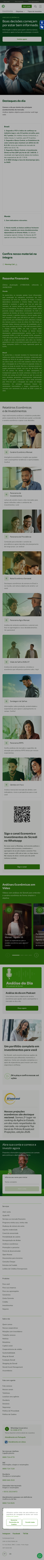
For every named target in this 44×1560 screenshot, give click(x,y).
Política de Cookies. (12, 1516)
